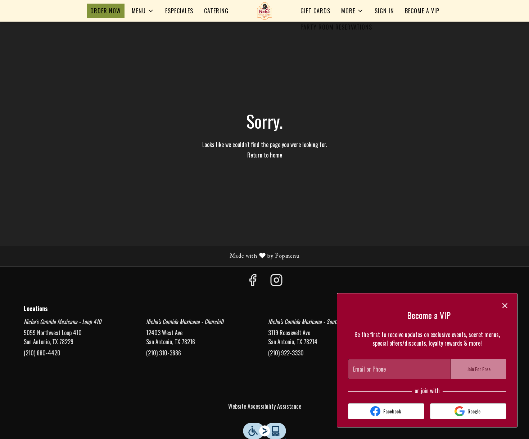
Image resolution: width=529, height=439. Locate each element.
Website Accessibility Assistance (264, 406)
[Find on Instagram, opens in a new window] (276, 280)
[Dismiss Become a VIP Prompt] (505, 305)
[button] (143, 11)
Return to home (264, 155)
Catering (216, 10)
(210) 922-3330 (286, 353)
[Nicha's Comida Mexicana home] (264, 11)
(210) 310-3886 (163, 353)
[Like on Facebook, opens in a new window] (252, 280)
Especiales (179, 10)
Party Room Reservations (336, 27)
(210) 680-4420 (42, 353)
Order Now (105, 10)
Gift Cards (315, 10)
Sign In (384, 10)
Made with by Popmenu (152, 256)
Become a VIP (422, 10)
